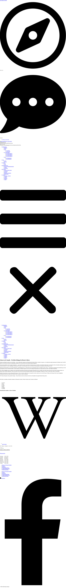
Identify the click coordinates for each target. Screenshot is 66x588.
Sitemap (3, 472)
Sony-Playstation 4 (9, 156)
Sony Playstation (7, 152)
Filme (3, 338)
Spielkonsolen (4, 146)
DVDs (5, 160)
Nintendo (5, 147)
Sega (5, 157)
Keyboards (6, 168)
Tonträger (3, 162)
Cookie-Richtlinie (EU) (6, 468)
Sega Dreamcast (8, 158)
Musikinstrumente (5, 165)
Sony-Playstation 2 (9, 154)
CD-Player (6, 171)
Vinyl (5, 164)
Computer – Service (7, 175)
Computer (3, 353)
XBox (5, 148)
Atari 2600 (8, 150)
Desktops (5, 176)
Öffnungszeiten (2, 453)
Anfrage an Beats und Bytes (5, 449)
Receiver (5, 172)
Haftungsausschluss (5, 469)
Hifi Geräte (4, 169)
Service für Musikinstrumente (9, 166)
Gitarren (5, 167)
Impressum (4, 466)
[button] (33, 252)
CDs (5, 163)
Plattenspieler (6, 352)
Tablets (5, 179)
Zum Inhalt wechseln (3, 0)
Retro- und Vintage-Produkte (6, 471)
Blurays (5, 161)
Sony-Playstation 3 (9, 155)
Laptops (5, 177)
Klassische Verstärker (7, 173)
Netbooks (5, 178)
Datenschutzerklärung (5, 467)
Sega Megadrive (8, 337)
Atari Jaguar (8, 151)
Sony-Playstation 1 (9, 153)
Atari (5, 149)
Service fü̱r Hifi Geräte (8, 170)
